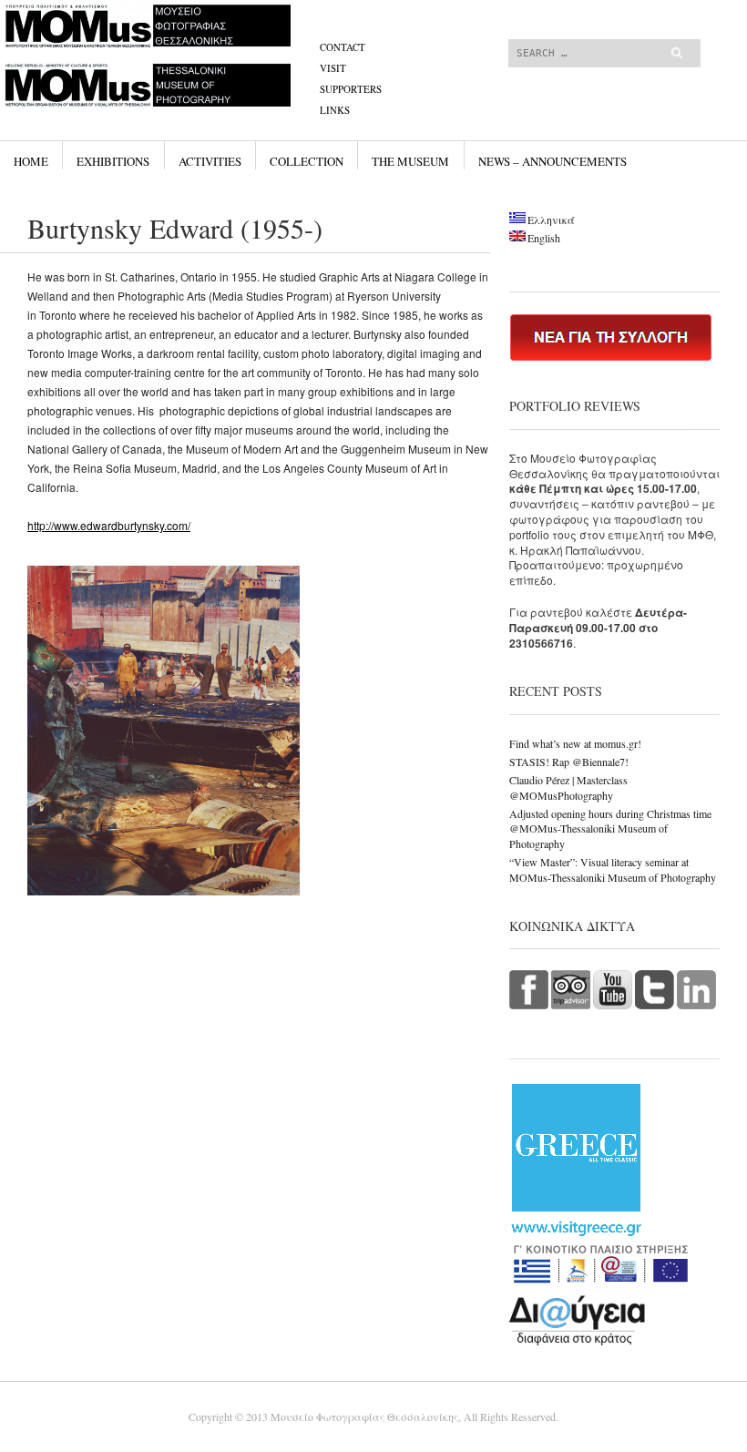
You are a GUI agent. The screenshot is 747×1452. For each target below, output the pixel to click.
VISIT (333, 68)
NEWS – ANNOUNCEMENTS (552, 161)
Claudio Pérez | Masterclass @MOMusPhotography (568, 787)
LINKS (335, 110)
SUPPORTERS (351, 89)
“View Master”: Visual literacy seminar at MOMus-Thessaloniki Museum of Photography (612, 869)
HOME (31, 161)
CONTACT (342, 47)
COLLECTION (306, 161)
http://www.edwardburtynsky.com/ (108, 525)
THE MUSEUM (410, 161)
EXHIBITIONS (113, 161)
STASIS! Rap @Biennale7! (569, 761)
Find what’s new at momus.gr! (575, 743)
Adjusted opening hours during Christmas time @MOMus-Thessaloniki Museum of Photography (610, 829)
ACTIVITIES (210, 161)
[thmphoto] (258, 68)
